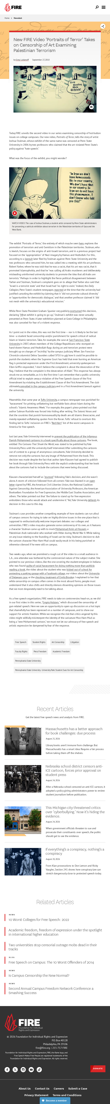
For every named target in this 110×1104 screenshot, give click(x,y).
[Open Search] (97, 7)
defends (92, 500)
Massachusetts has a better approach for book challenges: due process (74, 730)
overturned (76, 311)
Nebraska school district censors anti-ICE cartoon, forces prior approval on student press (74, 770)
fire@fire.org (43, 1047)
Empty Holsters (51, 602)
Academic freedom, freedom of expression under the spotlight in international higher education (55, 932)
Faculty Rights (21, 651)
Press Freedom (40, 651)
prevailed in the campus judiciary (37, 386)
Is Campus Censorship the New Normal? (39, 975)
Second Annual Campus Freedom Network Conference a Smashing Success (51, 990)
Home (7, 18)
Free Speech (20, 642)
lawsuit (29, 258)
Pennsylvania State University (28, 660)
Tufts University (49, 399)
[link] (14, 7)
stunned (49, 477)
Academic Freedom (61, 651)
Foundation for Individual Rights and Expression (42, 1036)
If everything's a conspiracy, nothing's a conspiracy (75, 851)
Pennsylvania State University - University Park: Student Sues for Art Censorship (49, 670)
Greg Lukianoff (22, 59)
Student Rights (39, 642)
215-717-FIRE (60, 1047)
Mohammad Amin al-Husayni (70, 529)
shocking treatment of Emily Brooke (54, 577)
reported (58, 289)
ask (66, 355)
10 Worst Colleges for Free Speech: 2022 (39, 919)
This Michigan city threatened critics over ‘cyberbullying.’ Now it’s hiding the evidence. (75, 811)
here (81, 243)
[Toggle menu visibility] (103, 7)
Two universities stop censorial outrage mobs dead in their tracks (53, 946)
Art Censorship (58, 642)
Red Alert (57, 423)
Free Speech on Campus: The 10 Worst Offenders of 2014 (51, 962)
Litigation (74, 642)
